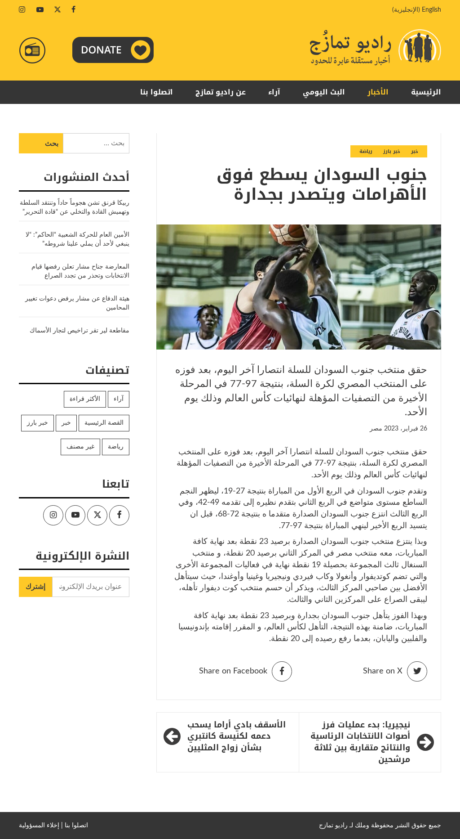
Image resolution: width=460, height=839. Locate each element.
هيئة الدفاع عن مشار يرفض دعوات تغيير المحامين (77, 303)
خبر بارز (391, 151)
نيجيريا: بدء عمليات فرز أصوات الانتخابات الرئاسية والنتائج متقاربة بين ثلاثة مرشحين (360, 742)
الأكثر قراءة (85, 399)
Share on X (382, 671)
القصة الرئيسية (104, 423)
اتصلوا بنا (156, 92)
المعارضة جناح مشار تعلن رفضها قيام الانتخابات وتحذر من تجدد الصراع (80, 271)
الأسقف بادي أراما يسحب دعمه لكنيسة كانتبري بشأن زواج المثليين (236, 736)
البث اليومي (324, 92)
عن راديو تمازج (220, 92)
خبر (414, 151)
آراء (274, 92)
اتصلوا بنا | (74, 825)
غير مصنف (80, 447)
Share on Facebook (233, 671)
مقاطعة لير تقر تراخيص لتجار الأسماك (79, 331)
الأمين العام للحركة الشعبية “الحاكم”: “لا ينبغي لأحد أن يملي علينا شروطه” (77, 239)
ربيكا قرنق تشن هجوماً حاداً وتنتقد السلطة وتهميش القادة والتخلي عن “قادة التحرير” (74, 207)
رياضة (365, 151)
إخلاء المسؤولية (39, 825)
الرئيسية (426, 92)
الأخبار (378, 92)
